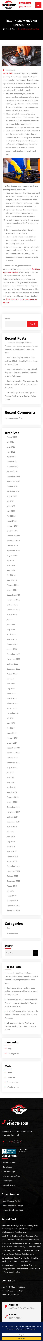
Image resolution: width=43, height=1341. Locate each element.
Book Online (25, 3)
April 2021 (11, 728)
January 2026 (12, 471)
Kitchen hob (7, 73)
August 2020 (12, 767)
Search (7, 318)
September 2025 (13, 491)
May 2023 (11, 629)
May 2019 (11, 841)
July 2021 (10, 718)
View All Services (9, 1185)
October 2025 (12, 486)
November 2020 (13, 752)
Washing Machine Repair (12, 1176)
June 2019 (11, 836)
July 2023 (10, 619)
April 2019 (11, 846)
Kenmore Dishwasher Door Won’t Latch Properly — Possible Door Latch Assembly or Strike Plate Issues (21, 372)
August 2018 (12, 886)
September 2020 (13, 762)
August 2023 (12, 614)
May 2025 (11, 511)
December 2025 (13, 476)
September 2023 (13, 609)
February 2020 (13, 797)
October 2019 (12, 817)
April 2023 (11, 634)
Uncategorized (12, 933)
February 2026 (12, 466)
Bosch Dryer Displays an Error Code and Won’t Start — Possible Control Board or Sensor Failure (21, 361)
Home (7, 29)
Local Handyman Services (12, 1201)
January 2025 (12, 530)
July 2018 (10, 890)
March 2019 (11, 851)
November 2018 (13, 871)
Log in (9, 1072)
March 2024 (12, 580)
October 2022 (12, 664)
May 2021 (11, 723)
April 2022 (11, 693)
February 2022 (12, 703)
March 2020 (12, 792)
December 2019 (13, 807)
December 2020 (13, 747)
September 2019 (13, 821)
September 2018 (13, 881)
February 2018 (12, 900)
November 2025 (13, 481)
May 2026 (11, 452)
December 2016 (13, 905)
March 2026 (12, 461)
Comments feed (13, 1082)
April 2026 (11, 456)
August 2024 (12, 555)
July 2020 (10, 772)
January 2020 (12, 802)
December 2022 (13, 654)
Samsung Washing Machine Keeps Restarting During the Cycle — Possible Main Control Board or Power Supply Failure (21, 1268)
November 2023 (13, 599)
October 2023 (12, 604)
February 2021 (12, 738)
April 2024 (11, 575)
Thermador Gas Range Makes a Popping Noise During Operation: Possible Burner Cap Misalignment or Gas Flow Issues (20, 1229)
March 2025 (12, 521)
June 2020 (11, 777)
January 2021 (12, 743)
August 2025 (12, 496)
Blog (13, 29)
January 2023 (12, 649)
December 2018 (13, 866)
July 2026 (10, 442)
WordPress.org (13, 1087)
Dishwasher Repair (9, 1171)
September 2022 (13, 669)
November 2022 (13, 659)
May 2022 (11, 688)
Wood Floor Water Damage (13, 1205)
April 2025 (11, 516)
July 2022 (10, 678)
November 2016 (13, 910)
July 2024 (10, 560)
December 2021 (13, 713)
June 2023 (11, 624)
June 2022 (11, 683)
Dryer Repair (7, 1167)
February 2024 (13, 585)
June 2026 (11, 447)
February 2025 (12, 526)
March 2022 (12, 698)
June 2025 (11, 506)
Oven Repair (7, 1180)
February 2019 (12, 856)
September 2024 (13, 550)
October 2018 (12, 876)
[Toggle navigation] (38, 5)
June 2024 (11, 565)
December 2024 (13, 535)
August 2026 (12, 437)
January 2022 (12, 708)
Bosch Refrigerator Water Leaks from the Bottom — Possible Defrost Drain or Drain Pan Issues (21, 384)
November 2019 (13, 812)
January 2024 (12, 590)
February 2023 (12, 644)
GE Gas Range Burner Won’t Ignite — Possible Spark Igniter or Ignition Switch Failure (20, 396)
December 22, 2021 (10, 70)
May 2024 (11, 570)
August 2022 (12, 673)
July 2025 (10, 501)
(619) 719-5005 (25, 6)
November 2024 (13, 540)
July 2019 (10, 831)
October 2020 (12, 757)
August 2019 (12, 826)
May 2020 (11, 782)
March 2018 (11, 895)
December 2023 (13, 595)
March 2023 (12, 639)
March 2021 (11, 733)
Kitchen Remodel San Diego (13, 1210)
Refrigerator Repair (9, 1162)
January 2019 (12, 861)
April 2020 (11, 787)
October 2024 (12, 545)
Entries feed (11, 1077)
